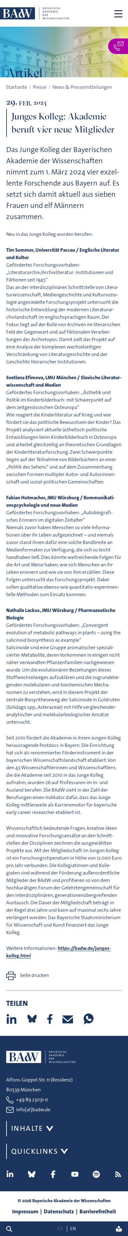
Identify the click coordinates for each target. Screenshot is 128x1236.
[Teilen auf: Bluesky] (32, 1019)
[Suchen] (11, 1229)
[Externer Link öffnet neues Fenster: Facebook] (53, 1174)
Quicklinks (34, 1151)
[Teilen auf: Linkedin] (11, 1019)
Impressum (25, 1211)
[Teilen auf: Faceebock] (50, 1019)
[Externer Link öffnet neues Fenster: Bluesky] (31, 1174)
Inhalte (27, 1128)
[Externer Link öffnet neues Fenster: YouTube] (75, 1174)
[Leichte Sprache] (119, 1229)
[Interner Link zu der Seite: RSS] (118, 1174)
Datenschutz (59, 1211)
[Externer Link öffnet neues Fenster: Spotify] (96, 1174)
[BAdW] (34, 13)
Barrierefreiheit (98, 1211)
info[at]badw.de (33, 1109)
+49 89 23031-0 (32, 1099)
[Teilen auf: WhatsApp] (88, 1019)
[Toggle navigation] (118, 13)
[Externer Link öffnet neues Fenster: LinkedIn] (10, 1174)
